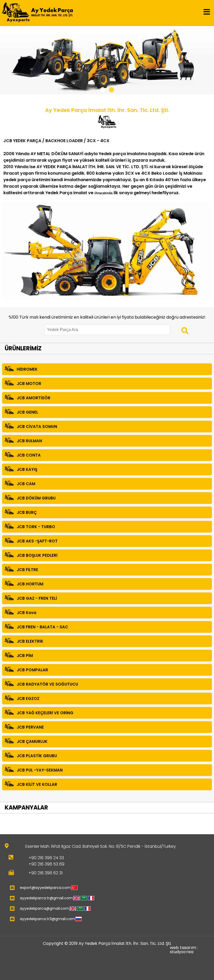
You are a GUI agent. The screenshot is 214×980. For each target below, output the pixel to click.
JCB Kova (26, 612)
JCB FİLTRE (27, 569)
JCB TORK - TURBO (36, 526)
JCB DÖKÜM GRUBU (36, 498)
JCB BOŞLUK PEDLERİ (37, 555)
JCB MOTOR (29, 383)
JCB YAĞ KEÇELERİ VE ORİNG (45, 713)
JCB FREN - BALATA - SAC (42, 627)
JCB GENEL (27, 412)
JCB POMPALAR (32, 670)
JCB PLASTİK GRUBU (37, 755)
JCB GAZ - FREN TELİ (37, 598)
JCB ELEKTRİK (30, 641)
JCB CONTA (29, 455)
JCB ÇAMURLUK (32, 741)
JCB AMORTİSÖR (33, 398)
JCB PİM (25, 655)
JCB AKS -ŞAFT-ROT (37, 541)
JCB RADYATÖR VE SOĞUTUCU (47, 684)
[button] (102, 90)
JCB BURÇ (27, 512)
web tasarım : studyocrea (184, 950)
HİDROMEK (27, 369)
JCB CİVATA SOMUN (37, 426)
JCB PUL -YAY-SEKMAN (40, 770)
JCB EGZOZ (28, 698)
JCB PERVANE (30, 727)
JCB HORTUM (30, 584)
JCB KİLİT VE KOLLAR (37, 784)
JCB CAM (26, 483)
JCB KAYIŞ (27, 469)
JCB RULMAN (29, 441)
